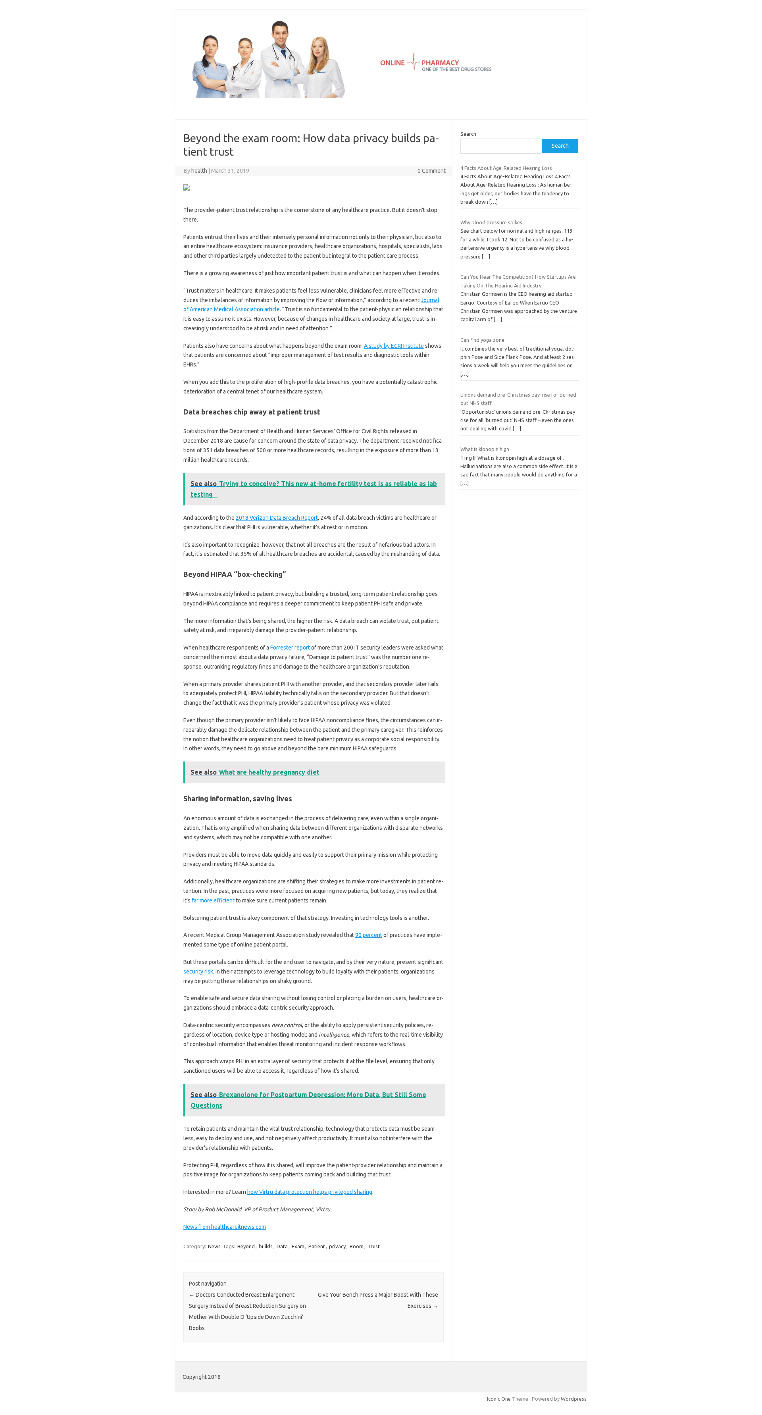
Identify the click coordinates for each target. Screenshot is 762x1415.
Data (282, 1246)
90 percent (368, 935)
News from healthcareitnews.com (224, 1227)
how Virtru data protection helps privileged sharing (309, 1192)
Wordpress (574, 1399)
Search (468, 134)
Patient (316, 1246)
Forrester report (290, 647)
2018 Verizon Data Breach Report (277, 518)
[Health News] (381, 96)
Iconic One (499, 1399)
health (199, 171)
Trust (374, 1246)
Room (357, 1246)
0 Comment (432, 171)
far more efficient (213, 900)
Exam (298, 1246)
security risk (198, 971)
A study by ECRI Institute (394, 346)
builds (266, 1246)
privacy (337, 1246)
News (214, 1246)
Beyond (246, 1246)
